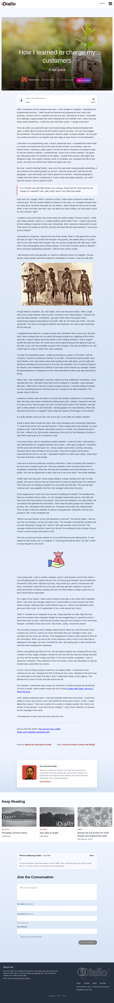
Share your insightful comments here (33, 732)
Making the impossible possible (38, 745)
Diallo (9, 3)
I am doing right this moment (21, 978)
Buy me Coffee (84, 80)
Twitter (78, 983)
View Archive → (46, 782)
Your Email (25, 914)
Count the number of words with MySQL (78, 745)
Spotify (94, 983)
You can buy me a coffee (49, 729)
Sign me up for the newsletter (31, 937)
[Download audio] (93, 99)
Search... (103, 3)
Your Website (22, 927)
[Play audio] (21, 100)
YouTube (86, 983)
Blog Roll (103, 983)
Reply (92, 855)
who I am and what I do (35, 973)
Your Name (25, 904)
